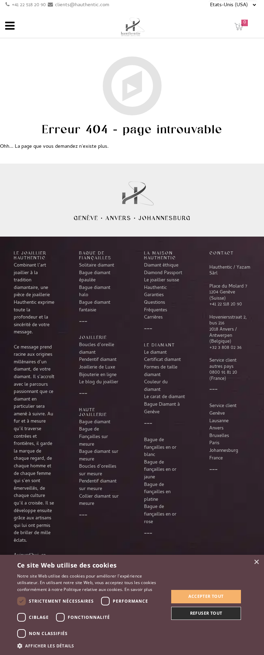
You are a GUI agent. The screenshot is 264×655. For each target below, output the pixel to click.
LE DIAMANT (159, 344)
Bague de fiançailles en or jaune (160, 470)
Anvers (118, 218)
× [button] (256, 562)
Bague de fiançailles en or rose (160, 514)
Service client (222, 406)
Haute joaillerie (93, 412)
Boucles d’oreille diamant (96, 348)
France (216, 458)
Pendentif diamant (98, 360)
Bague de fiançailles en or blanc (160, 447)
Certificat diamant (162, 360)
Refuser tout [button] (206, 613)
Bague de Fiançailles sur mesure (93, 437)
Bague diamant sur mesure (98, 455)
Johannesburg (165, 218)
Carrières (153, 317)
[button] (90, 646)
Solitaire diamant (96, 265)
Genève (86, 218)
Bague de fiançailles (95, 255)
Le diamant (155, 352)
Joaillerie (93, 337)
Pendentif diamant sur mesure (98, 485)
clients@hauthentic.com (82, 5)
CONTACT (221, 253)
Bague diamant (94, 422)
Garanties (154, 295)
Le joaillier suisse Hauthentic (161, 284)
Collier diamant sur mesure (99, 500)
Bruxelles (219, 436)
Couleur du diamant (156, 386)
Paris (214, 443)
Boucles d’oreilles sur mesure (97, 470)
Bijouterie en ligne (98, 375)
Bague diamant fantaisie (94, 306)
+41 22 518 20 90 (29, 5)
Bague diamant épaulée (94, 276)
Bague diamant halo (94, 291)
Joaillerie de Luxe (97, 367)
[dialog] (132, 605)
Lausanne (219, 421)
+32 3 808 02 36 (225, 348)
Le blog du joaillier (98, 382)
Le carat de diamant (164, 397)
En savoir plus (138, 589)
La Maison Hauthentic (160, 255)
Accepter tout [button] (205, 596)
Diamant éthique (161, 265)
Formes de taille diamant (160, 371)
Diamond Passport (163, 273)
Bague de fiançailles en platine (157, 492)
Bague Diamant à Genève (162, 408)
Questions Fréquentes (155, 306)
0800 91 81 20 (223, 372)
